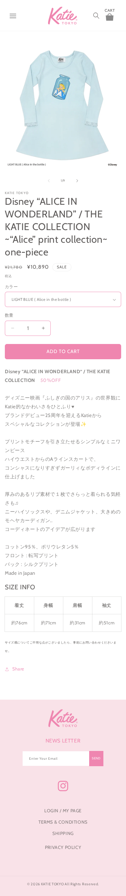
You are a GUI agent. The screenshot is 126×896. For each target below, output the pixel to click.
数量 (9, 315)
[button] (13, 15)
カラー (11, 286)
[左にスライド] (49, 181)
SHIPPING (63, 833)
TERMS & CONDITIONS (63, 822)
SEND (96, 758)
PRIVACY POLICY (63, 847)
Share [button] (18, 669)
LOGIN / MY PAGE (63, 811)
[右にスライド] (77, 181)
